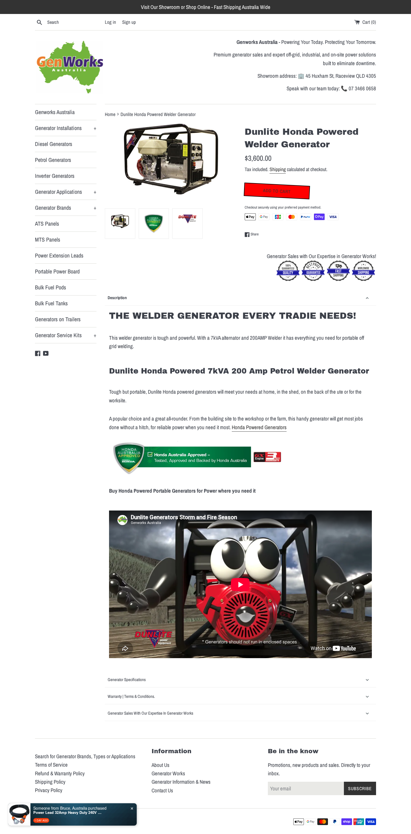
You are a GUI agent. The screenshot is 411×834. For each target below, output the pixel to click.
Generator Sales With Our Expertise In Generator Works (151, 713)
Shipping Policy (50, 781)
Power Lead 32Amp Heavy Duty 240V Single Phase (68, 812)
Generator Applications (65, 191)
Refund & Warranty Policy (60, 773)
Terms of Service (51, 764)
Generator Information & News (181, 781)
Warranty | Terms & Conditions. (131, 696)
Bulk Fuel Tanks (51, 303)
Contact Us (162, 790)
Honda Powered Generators (259, 427)
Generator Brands (65, 207)
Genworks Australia (55, 112)
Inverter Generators (54, 175)
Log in (110, 22)
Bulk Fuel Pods (50, 287)
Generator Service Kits (65, 335)
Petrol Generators (53, 160)
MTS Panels (47, 239)
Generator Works (168, 773)
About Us (160, 765)
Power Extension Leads (59, 255)
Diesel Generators (53, 144)
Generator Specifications (127, 679)
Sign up (129, 22)
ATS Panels (47, 223)
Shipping (278, 169)
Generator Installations (65, 128)
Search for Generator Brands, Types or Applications (85, 756)
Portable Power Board (57, 271)
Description (117, 298)
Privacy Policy (48, 790)
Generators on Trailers (58, 319)
